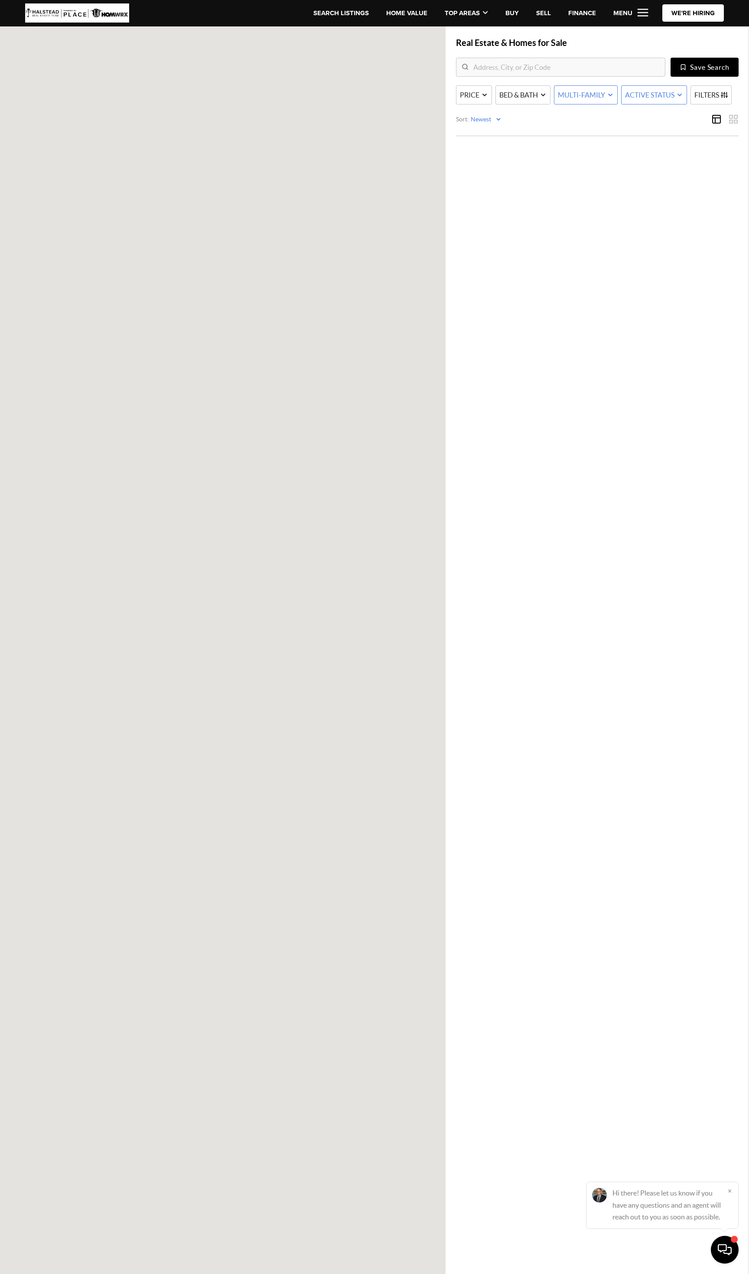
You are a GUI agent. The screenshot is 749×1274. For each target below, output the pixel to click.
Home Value (406, 13)
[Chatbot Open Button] (725, 1250)
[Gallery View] (733, 119)
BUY (512, 13)
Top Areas (462, 13)
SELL (543, 13)
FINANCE (582, 13)
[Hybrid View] (716, 119)
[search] (566, 67)
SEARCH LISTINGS (341, 13)
